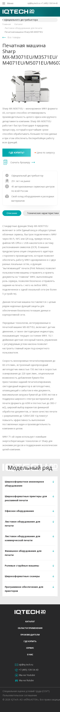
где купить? (16, 152)
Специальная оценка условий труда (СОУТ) (26, 691)
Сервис (30, 648)
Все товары (14, 37)
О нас (30, 654)
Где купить (30, 641)
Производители (30, 634)
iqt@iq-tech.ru (34, 3)
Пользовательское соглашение (20, 695)
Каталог (30, 621)
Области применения (30, 628)
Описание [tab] (12, 213)
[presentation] (11, 213)
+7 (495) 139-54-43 (49, 3)
